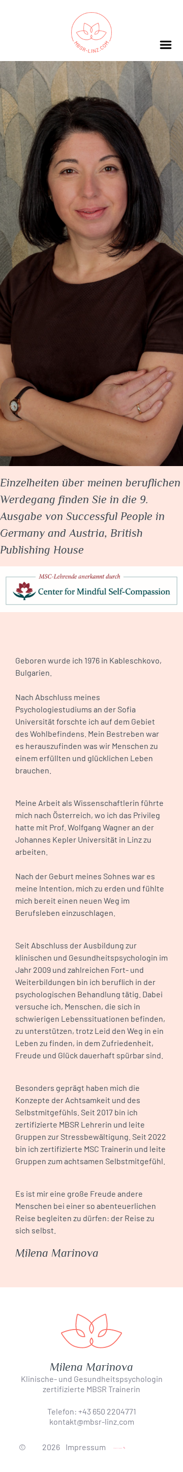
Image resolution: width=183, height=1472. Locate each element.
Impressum (86, 1447)
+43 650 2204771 (107, 1411)
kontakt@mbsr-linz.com (91, 1421)
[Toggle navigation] (165, 45)
